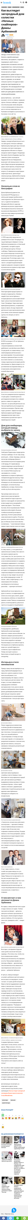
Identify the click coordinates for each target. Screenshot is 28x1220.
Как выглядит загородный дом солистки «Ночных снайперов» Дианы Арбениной (12, 21)
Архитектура (16, 7)
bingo (7, 34)
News (22, 7)
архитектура (6, 1103)
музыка (13, 1100)
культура (5, 1100)
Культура (4, 7)
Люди (9, 7)
